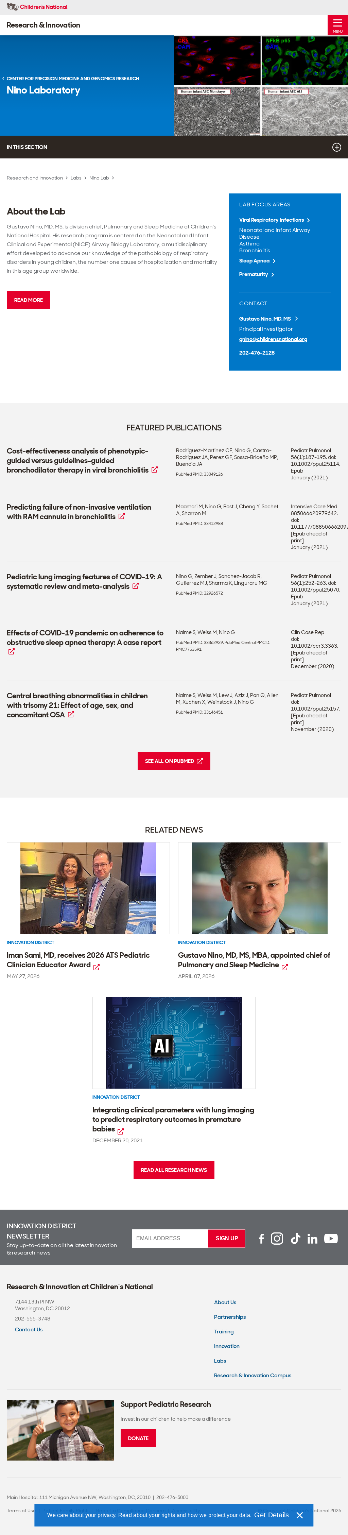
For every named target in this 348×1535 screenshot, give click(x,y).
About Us (225, 1302)
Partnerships (230, 1316)
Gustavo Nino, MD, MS (265, 318)
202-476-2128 (257, 352)
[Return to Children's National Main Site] (37, 7)
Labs (76, 178)
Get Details (271, 1515)
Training (224, 1331)
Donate (138, 1438)
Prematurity (253, 274)
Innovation (227, 1346)
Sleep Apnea (254, 260)
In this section (27, 147)
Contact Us (29, 1329)
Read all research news (174, 1170)
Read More (28, 300)
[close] (299, 1515)
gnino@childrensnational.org (273, 339)
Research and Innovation (35, 178)
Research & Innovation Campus (253, 1375)
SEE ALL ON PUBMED (169, 761)
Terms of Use (21, 1510)
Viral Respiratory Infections (271, 219)
